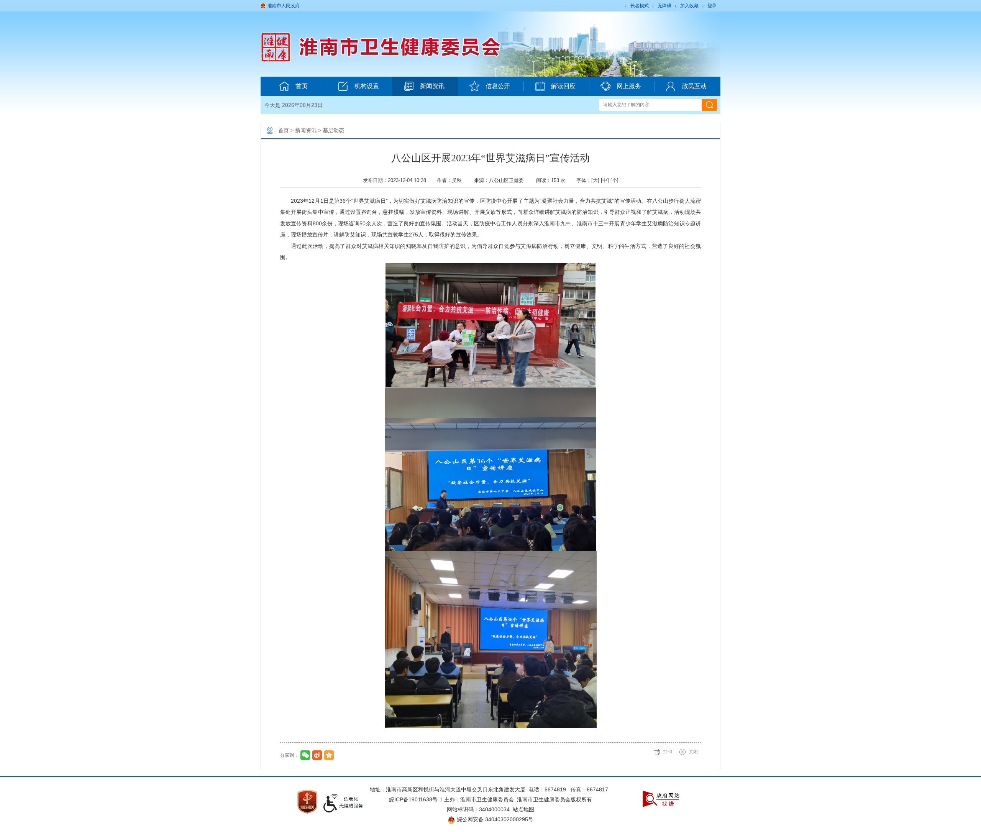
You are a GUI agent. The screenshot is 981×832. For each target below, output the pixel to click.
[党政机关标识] (307, 801)
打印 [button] (667, 752)
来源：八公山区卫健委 (502, 180)
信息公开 (498, 86)
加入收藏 (689, 5)
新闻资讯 (432, 86)
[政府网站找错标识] (661, 799)
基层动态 (333, 130)
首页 (301, 86)
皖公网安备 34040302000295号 (494, 819)
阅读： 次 (553, 180)
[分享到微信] (305, 755)
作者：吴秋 (452, 180)
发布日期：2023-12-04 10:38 (397, 180)
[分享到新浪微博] (317, 755)
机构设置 (366, 86)
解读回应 (563, 86)
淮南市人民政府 (283, 5)
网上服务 (629, 86)
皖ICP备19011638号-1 (416, 799)
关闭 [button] (693, 752)
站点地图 (523, 809)
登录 (712, 5)
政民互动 (694, 86)
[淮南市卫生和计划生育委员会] (407, 46)
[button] (639, 5)
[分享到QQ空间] (329, 755)
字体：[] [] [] (597, 180)
